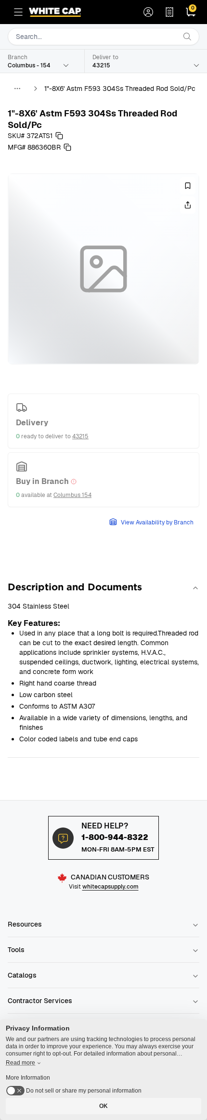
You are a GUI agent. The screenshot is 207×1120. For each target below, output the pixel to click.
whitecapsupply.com (110, 887)
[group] (103, 269)
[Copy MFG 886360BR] (67, 147)
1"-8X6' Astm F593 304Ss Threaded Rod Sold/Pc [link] (119, 88)
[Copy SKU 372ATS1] (59, 135)
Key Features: (34, 623)
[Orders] (169, 12)
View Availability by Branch (157, 522)
